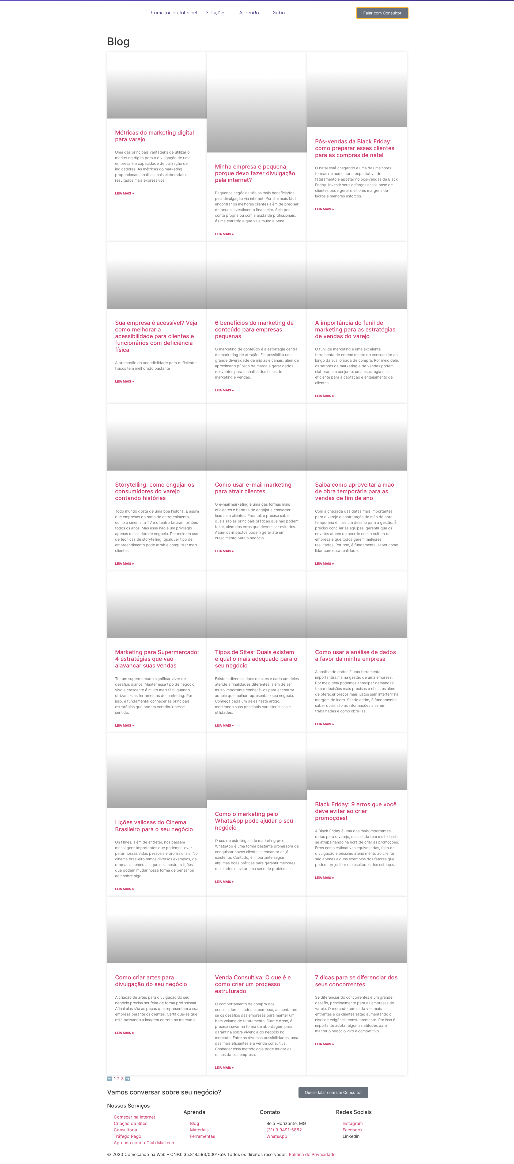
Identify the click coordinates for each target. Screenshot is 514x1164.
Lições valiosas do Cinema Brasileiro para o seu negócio (154, 825)
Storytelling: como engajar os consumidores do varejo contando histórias (154, 491)
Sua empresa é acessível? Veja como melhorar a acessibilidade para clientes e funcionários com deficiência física (156, 336)
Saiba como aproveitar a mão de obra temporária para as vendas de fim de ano (354, 491)
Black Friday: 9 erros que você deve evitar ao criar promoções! (355, 811)
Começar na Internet (174, 12)
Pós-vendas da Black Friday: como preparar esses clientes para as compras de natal (354, 148)
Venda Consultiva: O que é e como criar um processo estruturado (253, 984)
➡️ (127, 1078)
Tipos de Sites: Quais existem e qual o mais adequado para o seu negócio (256, 659)
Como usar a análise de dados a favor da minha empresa (355, 655)
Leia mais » (124, 193)
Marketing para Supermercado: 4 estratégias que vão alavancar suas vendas (157, 659)
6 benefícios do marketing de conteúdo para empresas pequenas (254, 329)
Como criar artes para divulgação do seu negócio (151, 980)
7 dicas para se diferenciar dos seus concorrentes (356, 980)
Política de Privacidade (312, 1154)
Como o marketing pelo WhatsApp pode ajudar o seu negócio (254, 821)
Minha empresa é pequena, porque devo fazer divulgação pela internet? (255, 173)
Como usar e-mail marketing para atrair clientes (253, 488)
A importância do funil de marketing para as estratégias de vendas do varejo (355, 329)
